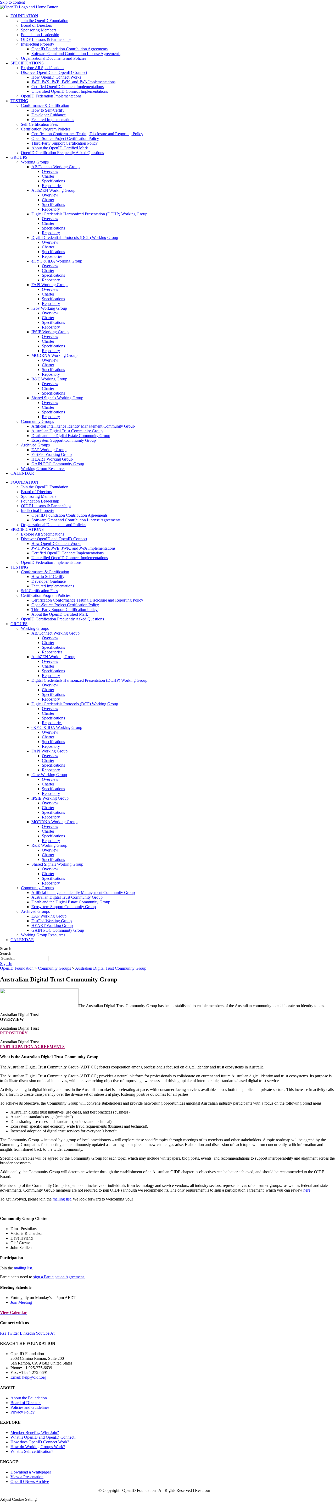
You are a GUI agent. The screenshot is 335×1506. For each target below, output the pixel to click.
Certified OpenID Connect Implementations (67, 86)
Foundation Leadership (40, 34)
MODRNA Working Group (54, 355)
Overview (50, 171)
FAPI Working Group (49, 284)
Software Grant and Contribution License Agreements (75, 53)
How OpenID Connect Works (56, 77)
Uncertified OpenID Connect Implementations (69, 91)
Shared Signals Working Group (57, 398)
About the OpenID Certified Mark (59, 148)
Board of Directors (36, 25)
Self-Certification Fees (39, 124)
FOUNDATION (24, 16)
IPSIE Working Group (50, 332)
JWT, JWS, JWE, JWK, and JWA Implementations (73, 82)
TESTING (19, 101)
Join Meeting (21, 1302)
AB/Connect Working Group (55, 167)
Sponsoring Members (38, 30)
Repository (51, 209)
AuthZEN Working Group (53, 190)
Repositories (52, 185)
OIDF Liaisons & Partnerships (46, 39)
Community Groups (37, 421)
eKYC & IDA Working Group (56, 261)
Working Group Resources (43, 468)
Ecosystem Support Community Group (63, 440)
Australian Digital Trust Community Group (67, 431)
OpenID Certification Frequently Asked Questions (62, 152)
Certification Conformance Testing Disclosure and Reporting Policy (87, 134)
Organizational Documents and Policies (53, 58)
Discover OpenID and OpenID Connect (54, 72)
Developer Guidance (48, 115)
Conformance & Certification (45, 105)
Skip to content (12, 2)
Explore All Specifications (42, 68)
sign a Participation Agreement (59, 1277)
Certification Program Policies (45, 129)
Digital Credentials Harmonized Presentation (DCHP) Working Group (89, 214)
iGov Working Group (49, 308)
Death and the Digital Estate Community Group (70, 435)
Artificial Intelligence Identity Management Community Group (83, 426)
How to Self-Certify (47, 110)
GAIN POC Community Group (57, 464)
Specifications (53, 181)
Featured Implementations (52, 119)
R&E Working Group (49, 379)
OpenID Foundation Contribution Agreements (69, 49)
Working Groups (35, 162)
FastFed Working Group (51, 454)
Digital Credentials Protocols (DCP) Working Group (74, 237)
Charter (48, 176)
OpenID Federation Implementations (51, 96)
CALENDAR (22, 473)
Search (5, 948)
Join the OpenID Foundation (44, 20)
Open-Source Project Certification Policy (65, 138)
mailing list (62, 1199)
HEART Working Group (52, 459)
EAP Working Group (48, 450)
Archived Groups (35, 445)
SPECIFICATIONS (27, 63)
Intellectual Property (37, 44)
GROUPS (18, 157)
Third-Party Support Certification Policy (64, 143)
